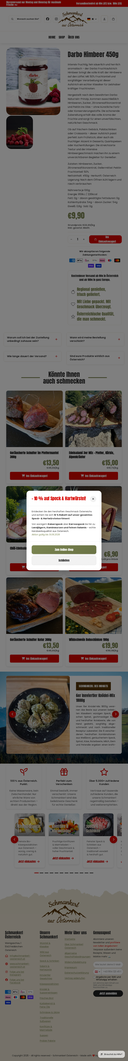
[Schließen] (93, 499)
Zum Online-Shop (64, 549)
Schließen (64, 560)
